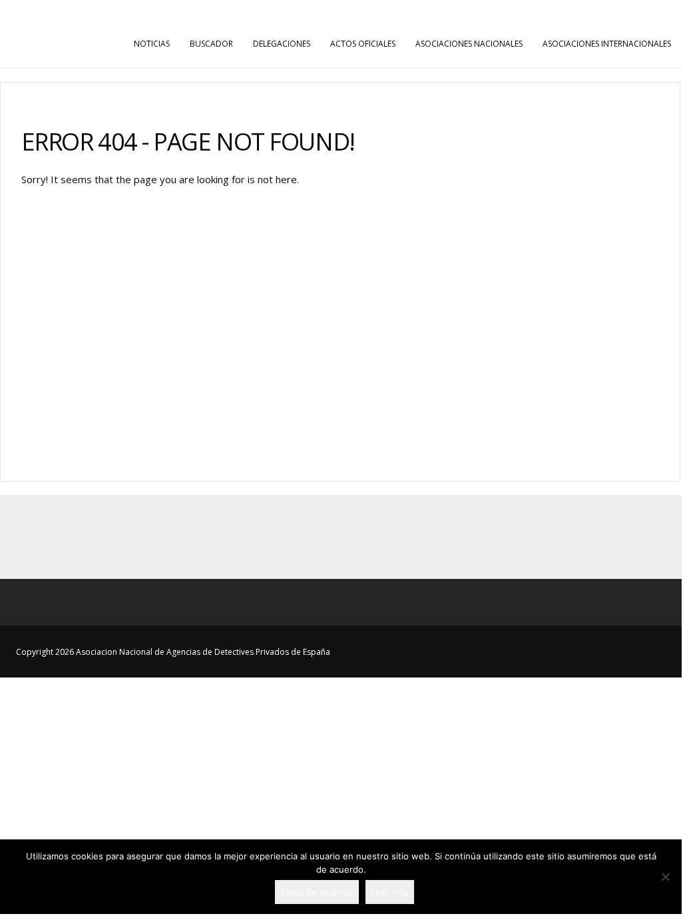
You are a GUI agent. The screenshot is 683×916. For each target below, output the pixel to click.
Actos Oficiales (362, 43)
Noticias (152, 43)
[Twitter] (341, 537)
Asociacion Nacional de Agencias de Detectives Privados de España (340, 11)
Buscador (211, 43)
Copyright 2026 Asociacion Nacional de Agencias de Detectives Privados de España (173, 652)
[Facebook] (311, 537)
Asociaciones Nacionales (469, 43)
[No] (665, 876)
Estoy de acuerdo (316, 892)
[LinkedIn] (370, 537)
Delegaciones (281, 43)
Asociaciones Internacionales (607, 43)
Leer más (390, 892)
